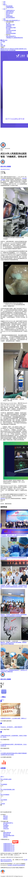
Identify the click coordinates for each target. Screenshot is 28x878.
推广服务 (5, 824)
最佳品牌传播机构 (10, 17)
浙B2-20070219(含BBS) (6, 859)
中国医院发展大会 (10, 10)
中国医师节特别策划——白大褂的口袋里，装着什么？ (14, 718)
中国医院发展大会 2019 (8, 848)
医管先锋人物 (9, 13)
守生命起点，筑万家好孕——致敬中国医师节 (11, 727)
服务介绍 (5, 816)
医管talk (8, 14)
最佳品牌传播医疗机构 (8, 835)
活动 (4, 9)
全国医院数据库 (10, 7)
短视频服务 (6, 825)
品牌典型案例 (9, 16)
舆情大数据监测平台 (8, 822)
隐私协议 (5, 819)
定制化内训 (6, 828)
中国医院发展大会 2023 (8, 845)
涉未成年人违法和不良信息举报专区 (16, 865)
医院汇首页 (4, 40)
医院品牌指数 (9, 6)
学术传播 (5, 827)
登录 (2, 45)
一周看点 (3, 697)
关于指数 (3, 41)
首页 (4, 1)
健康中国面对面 (10, 11)
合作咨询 (5, 817)
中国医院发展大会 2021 (8, 846)
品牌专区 (5, 836)
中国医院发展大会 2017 (8, 850)
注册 (4, 45)
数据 (4, 4)
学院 (4, 19)
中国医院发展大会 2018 (8, 849)
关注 (4, 3)
